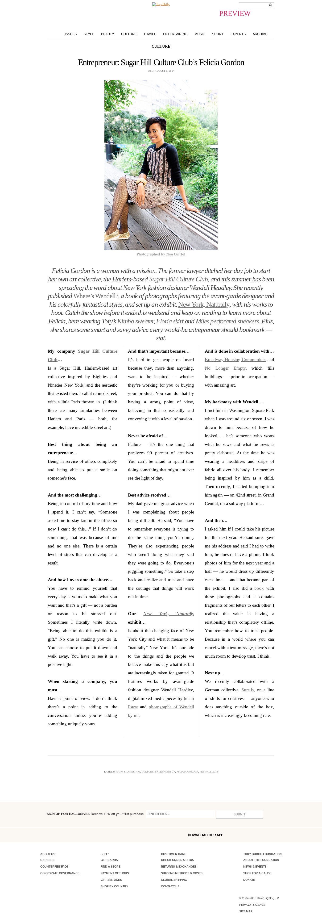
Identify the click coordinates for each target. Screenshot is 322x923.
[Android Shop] (268, 835)
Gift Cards (109, 860)
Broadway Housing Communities (235, 359)
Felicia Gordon (187, 771)
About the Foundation (261, 860)
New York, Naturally (203, 304)
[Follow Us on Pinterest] (92, 834)
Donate (249, 879)
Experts (238, 34)
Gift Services (111, 879)
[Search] (270, 5)
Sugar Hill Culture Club (178, 279)
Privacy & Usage (252, 904)
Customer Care (173, 854)
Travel (150, 34)
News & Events (255, 866)
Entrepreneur (165, 771)
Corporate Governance (59, 873)
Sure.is (247, 689)
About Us (47, 854)
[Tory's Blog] (113, 836)
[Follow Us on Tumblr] (72, 834)
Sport (217, 34)
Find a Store (110, 866)
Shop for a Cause (257, 873)
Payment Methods (115, 873)
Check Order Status (177, 860)
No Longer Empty (225, 368)
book (259, 588)
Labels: (109, 771)
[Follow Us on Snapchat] (62, 835)
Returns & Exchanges (179, 866)
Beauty (107, 34)
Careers (47, 860)
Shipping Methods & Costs (181, 873)
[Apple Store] (258, 834)
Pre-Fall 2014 (209, 771)
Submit (239, 814)
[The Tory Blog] (161, 4)
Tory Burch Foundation (262, 854)
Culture (128, 34)
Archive (260, 34)
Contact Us (170, 886)
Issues (71, 34)
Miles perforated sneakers (227, 321)
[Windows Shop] (278, 834)
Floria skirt (169, 321)
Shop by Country (114, 886)
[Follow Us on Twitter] (82, 834)
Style (89, 34)
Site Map (245, 911)
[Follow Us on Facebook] (42, 834)
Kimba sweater (135, 321)
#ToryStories (125, 771)
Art (138, 771)
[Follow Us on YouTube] (102, 835)
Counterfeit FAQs (54, 866)
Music (199, 34)
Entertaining (175, 34)
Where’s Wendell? (95, 296)
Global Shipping (174, 879)
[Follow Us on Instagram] (52, 834)
